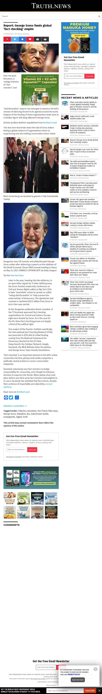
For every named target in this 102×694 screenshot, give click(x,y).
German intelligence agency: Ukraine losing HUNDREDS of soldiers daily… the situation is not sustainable (83, 301)
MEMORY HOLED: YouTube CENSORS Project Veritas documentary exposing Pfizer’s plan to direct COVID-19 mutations (84, 129)
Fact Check (42, 411)
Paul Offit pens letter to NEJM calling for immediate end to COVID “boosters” (84, 235)
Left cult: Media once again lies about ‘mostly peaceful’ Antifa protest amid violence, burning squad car (82, 316)
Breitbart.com (49, 122)
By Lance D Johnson (85, 348)
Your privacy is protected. (14, 456)
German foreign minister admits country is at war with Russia (82, 224)
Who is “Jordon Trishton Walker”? (83, 175)
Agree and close (77, 680)
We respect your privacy (38, 678)
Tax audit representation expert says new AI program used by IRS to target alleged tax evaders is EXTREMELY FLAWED (83, 164)
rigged (19, 417)
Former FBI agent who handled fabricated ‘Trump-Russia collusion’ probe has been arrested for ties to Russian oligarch (84, 202)
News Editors (23, 34)
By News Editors (84, 145)
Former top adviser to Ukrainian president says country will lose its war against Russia (84, 260)
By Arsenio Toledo (84, 135)
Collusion (22, 411)
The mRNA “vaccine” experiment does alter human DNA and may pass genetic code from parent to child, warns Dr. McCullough (83, 341)
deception (32, 411)
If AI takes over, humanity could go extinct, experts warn (84, 214)
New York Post (16, 275)
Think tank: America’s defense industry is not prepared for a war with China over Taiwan (83, 272)
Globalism (21, 414)
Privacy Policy (51, 685)
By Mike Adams (83, 195)
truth (25, 417)
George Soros (9, 414)
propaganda (9, 417)
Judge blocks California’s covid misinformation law (82, 117)
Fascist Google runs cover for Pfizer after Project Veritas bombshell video (84, 152)
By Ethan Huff (83, 112)
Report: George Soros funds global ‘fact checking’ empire (84, 141)
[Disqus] (31, 559)
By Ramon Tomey (84, 228)
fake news (53, 411)
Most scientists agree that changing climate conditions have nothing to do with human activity (84, 329)
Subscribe (90, 691)
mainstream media (39, 414)
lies (28, 414)
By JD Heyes (82, 209)
